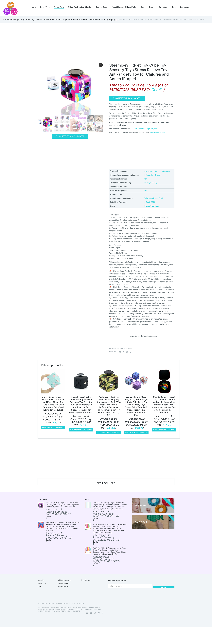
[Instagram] (99, 613)
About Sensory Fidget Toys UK (145, 129)
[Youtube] (87, 613)
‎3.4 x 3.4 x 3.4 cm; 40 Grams (157, 171)
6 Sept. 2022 (149, 202)
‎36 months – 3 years (152, 175)
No (145, 190)
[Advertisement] (101, 39)
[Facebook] (91, 613)
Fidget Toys (129, 348)
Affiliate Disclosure (157, 132)
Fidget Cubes (127, 19)
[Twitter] (95, 613)
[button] (120, 352)
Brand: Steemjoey (151, 206)
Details (157, 89)
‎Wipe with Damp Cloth (153, 198)
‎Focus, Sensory (150, 183)
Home (120, 19)
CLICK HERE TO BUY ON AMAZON (70, 136)
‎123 (145, 179)
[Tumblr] (103, 613)
